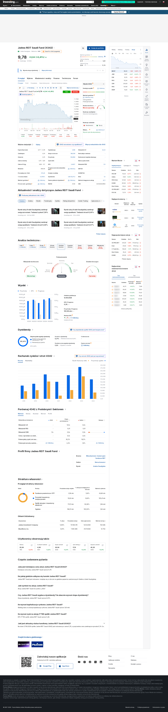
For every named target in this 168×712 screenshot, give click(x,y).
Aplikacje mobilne (114, 660)
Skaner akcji (94, 5)
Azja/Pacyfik (86, 8)
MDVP (113, 71)
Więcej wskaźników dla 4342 (95, 144)
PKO (113, 80)
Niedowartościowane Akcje (114, 8)
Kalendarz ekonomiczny (82, 5)
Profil (26, 83)
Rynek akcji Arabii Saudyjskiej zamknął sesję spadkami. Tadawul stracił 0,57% (79, 223)
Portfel (110, 664)
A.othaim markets (42, 544)
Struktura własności (29, 479)
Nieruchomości (100, 462)
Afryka (92, 8)
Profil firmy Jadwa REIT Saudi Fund (37, 451)
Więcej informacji (47, 70)
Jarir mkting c (76, 544)
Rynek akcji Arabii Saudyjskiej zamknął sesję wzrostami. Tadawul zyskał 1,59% (33, 211)
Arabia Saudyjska (99, 466)
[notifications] (160, 2)
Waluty (114, 49)
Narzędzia (111, 668)
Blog (109, 656)
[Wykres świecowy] (20, 88)
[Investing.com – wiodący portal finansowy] (10, 2)
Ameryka (64, 8)
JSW (113, 74)
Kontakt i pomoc (136, 664)
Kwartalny (28, 360)
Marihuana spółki (100, 8)
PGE (113, 77)
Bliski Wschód (77, 8)
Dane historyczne (44, 83)
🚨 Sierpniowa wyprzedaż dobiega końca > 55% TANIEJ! (118, 2)
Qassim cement (95, 544)
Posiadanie (34, 83)
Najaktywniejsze (116, 165)
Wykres (30, 78)
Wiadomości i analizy (43, 78)
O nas (133, 656)
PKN (113, 86)
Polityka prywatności (143, 707)
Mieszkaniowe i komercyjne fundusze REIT (95, 457)
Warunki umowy (129, 707)
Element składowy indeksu (59, 83)
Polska (12, 8)
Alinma (21, 544)
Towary (127, 49)
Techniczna (66, 78)
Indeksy (120, 49)
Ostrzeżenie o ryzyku (159, 707)
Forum (75, 78)
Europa (70, 8)
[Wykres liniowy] (23, 88)
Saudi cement (59, 544)
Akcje (6, 8)
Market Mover (117, 161)
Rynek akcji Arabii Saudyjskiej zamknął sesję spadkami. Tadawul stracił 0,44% (33, 223)
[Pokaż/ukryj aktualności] (61, 88)
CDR (113, 83)
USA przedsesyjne (21, 8)
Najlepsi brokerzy (118, 199)
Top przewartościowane (134, 276)
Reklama (133, 660)
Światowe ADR (47, 8)
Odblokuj (100, 56)
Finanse (56, 78)
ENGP (113, 90)
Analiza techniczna (28, 240)
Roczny (20, 360)
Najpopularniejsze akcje (121, 235)
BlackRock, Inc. (23, 529)
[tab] (22, 247)
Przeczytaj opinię (140, 210)
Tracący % (136, 165)
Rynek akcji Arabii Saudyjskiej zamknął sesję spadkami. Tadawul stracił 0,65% (79, 211)
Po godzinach (31, 8)
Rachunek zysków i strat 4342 (35, 356)
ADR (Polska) (56, 8)
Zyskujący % (127, 165)
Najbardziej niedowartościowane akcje (120, 268)
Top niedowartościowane (118, 276)
